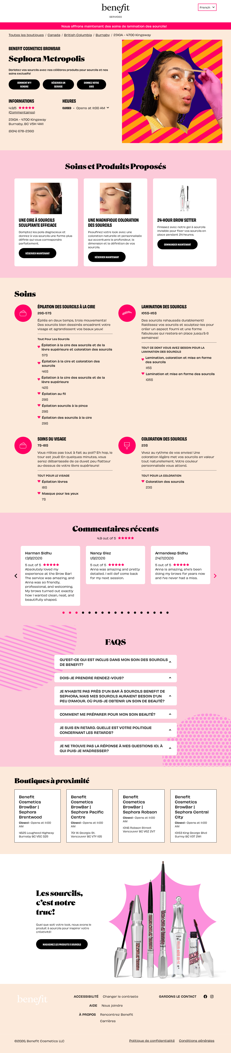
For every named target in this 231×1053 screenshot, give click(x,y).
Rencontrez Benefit (116, 1014)
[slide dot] (63, 613)
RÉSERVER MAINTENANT (37, 253)
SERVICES (115, 16)
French (205, 7)
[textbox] (114, 662)
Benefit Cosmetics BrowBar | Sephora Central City (192, 806)
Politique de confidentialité (152, 1040)
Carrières (108, 1020)
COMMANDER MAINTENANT (177, 244)
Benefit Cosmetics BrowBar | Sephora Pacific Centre (87, 806)
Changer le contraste (120, 996)
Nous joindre (112, 1005)
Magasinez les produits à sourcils (62, 944)
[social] (207, 996)
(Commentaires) (22, 112)
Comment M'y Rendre (24, 84)
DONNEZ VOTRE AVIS (91, 84)
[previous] (15, 576)
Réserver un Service (58, 84)
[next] (215, 576)
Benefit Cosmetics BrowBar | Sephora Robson (140, 804)
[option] (46, 222)
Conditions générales (196, 1040)
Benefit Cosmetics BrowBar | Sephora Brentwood (30, 806)
